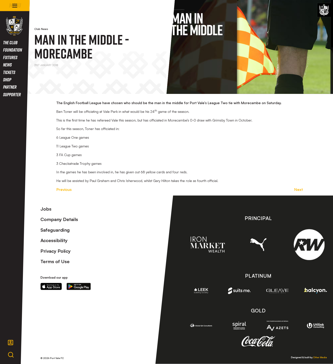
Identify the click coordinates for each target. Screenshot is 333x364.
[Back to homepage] (14, 26)
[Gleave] (277, 290)
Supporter (12, 94)
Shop (7, 79)
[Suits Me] (239, 290)
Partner (10, 87)
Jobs (45, 209)
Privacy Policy (55, 251)
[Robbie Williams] (309, 244)
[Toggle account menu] (10, 342)
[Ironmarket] (207, 244)
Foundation (12, 50)
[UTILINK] (315, 325)
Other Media (320, 357)
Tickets (9, 72)
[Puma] (258, 245)
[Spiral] (239, 325)
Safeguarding (55, 230)
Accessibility (54, 240)
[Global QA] (201, 325)
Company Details (59, 219)
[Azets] (277, 325)
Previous (64, 189)
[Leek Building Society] (201, 290)
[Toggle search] (11, 355)
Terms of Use (55, 261)
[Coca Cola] (258, 341)
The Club (10, 42)
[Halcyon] (315, 290)
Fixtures (10, 57)
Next (298, 189)
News (7, 64)
